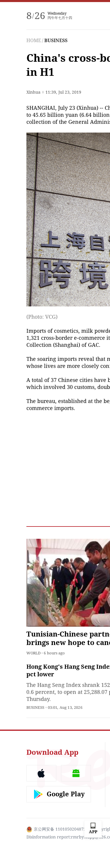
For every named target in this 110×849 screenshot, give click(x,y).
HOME (33, 40)
